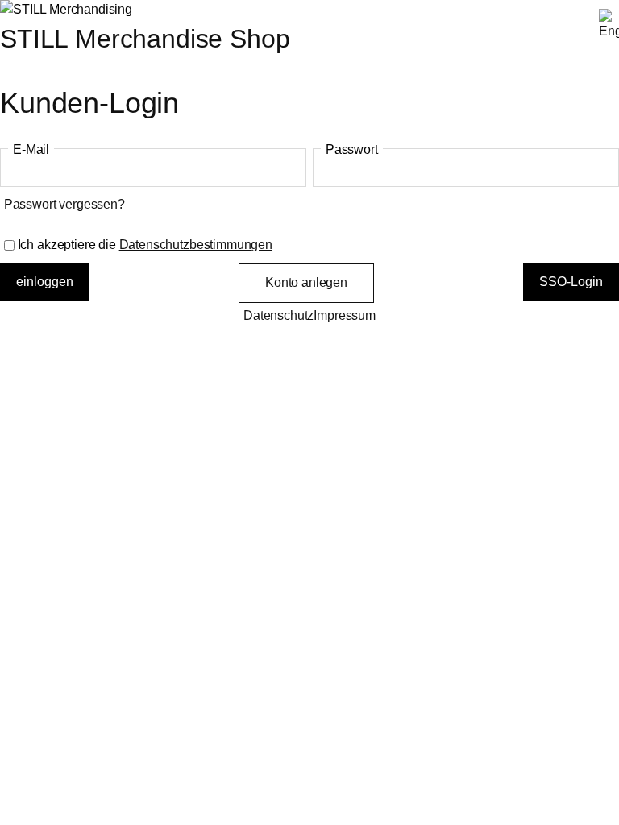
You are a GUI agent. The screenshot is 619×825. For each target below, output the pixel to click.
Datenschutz (278, 315)
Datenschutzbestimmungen (195, 244)
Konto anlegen (306, 282)
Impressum (345, 315)
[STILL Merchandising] (66, 9)
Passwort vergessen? (64, 204)
